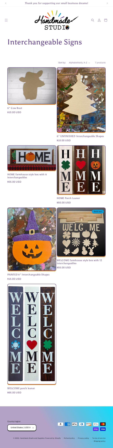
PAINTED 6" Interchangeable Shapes (28, 274)
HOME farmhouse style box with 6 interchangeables (27, 176)
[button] (6, 20)
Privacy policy (83, 438)
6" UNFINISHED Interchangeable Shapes (80, 136)
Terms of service (99, 438)
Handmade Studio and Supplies (32, 438)
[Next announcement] (107, 3)
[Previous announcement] (6, 3)
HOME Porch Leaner (68, 198)
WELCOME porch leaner (21, 388)
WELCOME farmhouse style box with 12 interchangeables (79, 262)
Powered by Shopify (53, 438)
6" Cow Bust (14, 108)
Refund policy (69, 438)
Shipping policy (100, 441)
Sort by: (62, 63)
